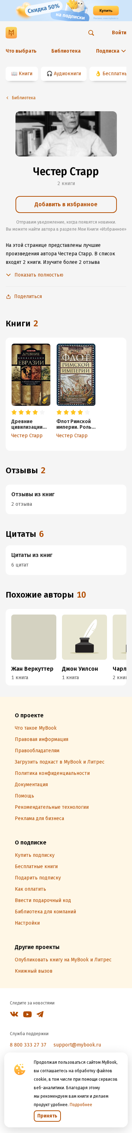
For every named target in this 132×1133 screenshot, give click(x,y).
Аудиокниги (67, 74)
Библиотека (66, 51)
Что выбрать (21, 51)
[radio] (14, 412)
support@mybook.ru (77, 1045)
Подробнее (81, 1104)
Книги (25, 74)
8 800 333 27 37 (28, 1045)
